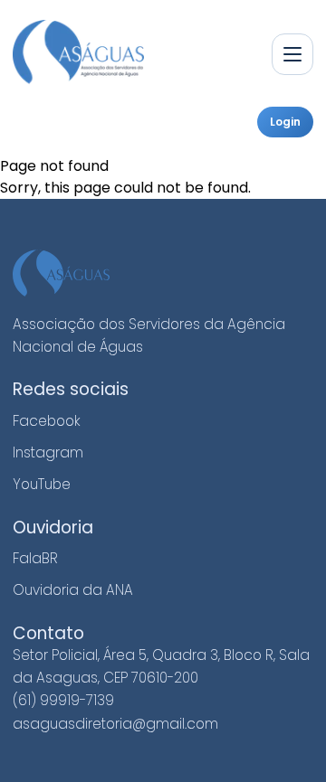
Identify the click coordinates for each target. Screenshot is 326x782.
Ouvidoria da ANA (73, 589)
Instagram (48, 452)
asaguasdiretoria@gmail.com (115, 723)
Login (285, 121)
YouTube (42, 484)
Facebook (47, 420)
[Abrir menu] (292, 54)
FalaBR (35, 558)
